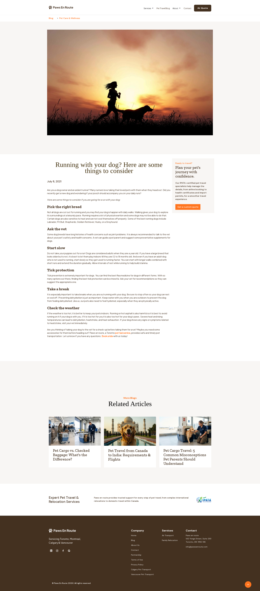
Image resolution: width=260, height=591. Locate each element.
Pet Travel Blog (163, 8)
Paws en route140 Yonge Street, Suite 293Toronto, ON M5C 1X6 (198, 538)
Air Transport (168, 535)
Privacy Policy (137, 564)
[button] (150, 8)
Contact (187, 8)
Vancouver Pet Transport (142, 574)
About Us (135, 545)
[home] (61, 7)
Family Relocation (170, 540)
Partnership (136, 555)
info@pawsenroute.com (196, 547)
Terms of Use (137, 560)
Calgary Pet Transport (141, 569)
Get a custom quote (187, 206)
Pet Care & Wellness (69, 18)
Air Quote (202, 8)
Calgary (53, 542)
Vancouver (67, 542)
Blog (51, 18)
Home (133, 535)
